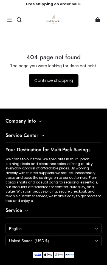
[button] (9, 20)
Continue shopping (53, 80)
